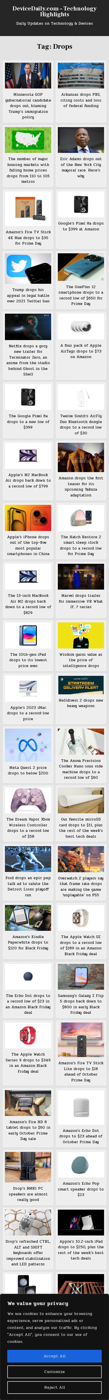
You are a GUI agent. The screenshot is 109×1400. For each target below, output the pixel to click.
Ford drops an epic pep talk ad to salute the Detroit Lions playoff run (28, 886)
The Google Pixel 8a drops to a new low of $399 (28, 421)
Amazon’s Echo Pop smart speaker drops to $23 (81, 1189)
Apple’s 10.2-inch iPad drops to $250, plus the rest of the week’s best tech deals (81, 1250)
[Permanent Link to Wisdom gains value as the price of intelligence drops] (81, 635)
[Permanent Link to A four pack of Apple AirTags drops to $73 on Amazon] (81, 326)
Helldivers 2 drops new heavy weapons (81, 703)
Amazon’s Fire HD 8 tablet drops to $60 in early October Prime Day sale (28, 1130)
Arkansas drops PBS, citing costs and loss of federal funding (80, 100)
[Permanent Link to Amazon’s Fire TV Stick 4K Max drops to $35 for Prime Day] (28, 209)
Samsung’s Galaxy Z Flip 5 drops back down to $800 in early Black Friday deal (81, 1004)
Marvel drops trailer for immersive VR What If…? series (81, 601)
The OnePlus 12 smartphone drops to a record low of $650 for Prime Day (80, 295)
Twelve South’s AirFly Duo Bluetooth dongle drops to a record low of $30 (81, 424)
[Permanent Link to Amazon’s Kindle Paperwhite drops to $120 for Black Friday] (28, 918)
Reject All (54, 1387)
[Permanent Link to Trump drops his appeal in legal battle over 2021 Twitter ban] (28, 268)
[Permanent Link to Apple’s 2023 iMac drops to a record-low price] (28, 688)
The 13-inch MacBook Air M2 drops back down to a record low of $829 (28, 604)
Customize (54, 1372)
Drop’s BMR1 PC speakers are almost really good (28, 1194)
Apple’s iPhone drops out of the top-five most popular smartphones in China (28, 545)
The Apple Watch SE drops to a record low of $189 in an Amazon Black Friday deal (81, 945)
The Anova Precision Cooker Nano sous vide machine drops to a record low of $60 (81, 769)
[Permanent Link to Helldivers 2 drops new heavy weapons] (81, 684)
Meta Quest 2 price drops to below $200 (28, 770)
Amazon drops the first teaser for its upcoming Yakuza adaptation (80, 486)
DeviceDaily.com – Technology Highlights (54, 11)
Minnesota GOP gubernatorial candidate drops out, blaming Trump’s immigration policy (28, 106)
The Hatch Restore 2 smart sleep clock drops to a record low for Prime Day (81, 545)
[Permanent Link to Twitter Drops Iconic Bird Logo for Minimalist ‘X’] (81, 1288)
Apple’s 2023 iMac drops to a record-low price (28, 713)
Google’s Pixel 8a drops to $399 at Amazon (81, 226)
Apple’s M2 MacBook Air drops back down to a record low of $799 (28, 480)
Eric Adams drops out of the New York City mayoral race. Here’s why (81, 167)
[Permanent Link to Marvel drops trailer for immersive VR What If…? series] (81, 577)
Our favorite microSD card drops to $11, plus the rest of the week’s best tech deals (81, 827)
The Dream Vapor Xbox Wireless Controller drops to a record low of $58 (28, 827)
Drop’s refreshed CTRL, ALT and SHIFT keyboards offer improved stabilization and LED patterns (28, 1253)
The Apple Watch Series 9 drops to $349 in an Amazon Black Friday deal (28, 1063)
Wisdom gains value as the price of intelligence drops (80, 660)
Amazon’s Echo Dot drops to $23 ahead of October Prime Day (80, 1136)
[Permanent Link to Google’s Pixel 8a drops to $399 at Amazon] (81, 204)
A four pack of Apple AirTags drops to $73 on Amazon (80, 351)
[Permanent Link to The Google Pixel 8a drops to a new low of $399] (28, 397)
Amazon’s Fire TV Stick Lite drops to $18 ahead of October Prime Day (80, 1071)
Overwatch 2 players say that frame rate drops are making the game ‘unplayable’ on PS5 (80, 886)
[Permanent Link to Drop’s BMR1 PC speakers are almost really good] (28, 1167)
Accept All (55, 1356)
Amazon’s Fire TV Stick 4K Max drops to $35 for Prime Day (28, 237)
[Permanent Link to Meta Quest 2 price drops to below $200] (28, 745)
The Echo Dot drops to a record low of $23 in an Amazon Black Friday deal (28, 1004)
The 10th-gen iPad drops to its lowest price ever (28, 660)
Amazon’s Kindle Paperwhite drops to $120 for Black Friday (28, 942)
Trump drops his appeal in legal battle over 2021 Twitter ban (28, 295)
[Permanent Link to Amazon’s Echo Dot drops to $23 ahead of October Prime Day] (81, 1107)
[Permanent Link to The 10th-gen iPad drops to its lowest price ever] (28, 635)
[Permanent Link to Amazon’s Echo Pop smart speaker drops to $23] (81, 1165)
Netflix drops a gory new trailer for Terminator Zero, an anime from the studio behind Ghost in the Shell (28, 360)
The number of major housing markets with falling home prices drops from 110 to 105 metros (28, 170)
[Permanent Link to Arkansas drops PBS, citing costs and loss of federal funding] (81, 75)
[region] (54, 1347)
